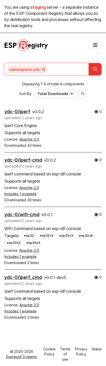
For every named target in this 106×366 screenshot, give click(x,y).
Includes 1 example (20, 194)
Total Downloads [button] (53, 93)
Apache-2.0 (29, 139)
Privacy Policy (81, 351)
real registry (21, 25)
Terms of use (65, 354)
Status (97, 349)
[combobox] (46, 69)
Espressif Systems (21, 356)
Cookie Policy (49, 351)
